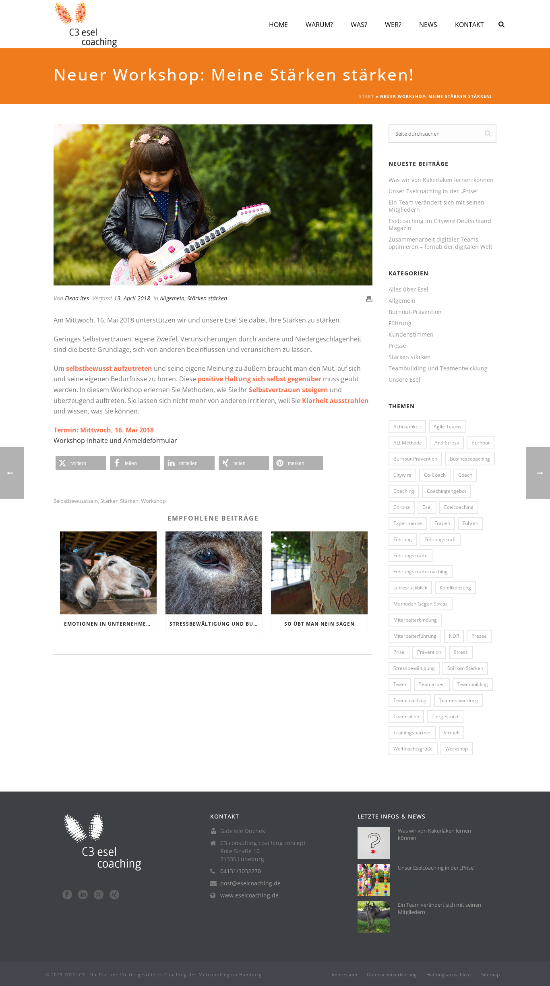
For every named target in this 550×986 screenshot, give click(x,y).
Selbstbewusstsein (76, 501)
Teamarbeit (432, 684)
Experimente (407, 523)
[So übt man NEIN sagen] (319, 572)
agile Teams (447, 426)
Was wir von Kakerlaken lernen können (441, 180)
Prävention (429, 652)
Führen (470, 523)
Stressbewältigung (414, 668)
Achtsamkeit (407, 426)
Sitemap (490, 975)
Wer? (393, 24)
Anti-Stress (446, 442)
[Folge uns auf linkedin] (83, 895)
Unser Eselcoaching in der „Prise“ (433, 191)
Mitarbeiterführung (414, 636)
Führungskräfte (410, 555)
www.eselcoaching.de (249, 895)
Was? (359, 24)
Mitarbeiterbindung (415, 619)
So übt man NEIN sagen (319, 623)
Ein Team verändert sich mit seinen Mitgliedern (436, 206)
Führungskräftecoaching (420, 571)
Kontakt (469, 24)
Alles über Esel (408, 289)
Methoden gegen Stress (420, 603)
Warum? (319, 24)
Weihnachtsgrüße (413, 748)
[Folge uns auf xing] (114, 895)
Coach (465, 474)
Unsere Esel (404, 379)
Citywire (402, 474)
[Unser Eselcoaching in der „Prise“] (374, 880)
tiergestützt (445, 716)
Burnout (480, 442)
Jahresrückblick (410, 587)
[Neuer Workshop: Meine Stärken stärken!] (213, 204)
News (428, 24)
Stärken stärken (207, 298)
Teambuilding (472, 684)
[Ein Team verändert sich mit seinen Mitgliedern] (374, 917)
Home (278, 24)
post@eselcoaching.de (250, 883)
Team (399, 684)
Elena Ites (77, 298)
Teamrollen (406, 716)
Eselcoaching (458, 507)
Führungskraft (440, 539)
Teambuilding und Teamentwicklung (438, 368)
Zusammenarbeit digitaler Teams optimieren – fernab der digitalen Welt (440, 243)
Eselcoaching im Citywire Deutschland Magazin (440, 224)
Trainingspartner (412, 732)
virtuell (451, 732)
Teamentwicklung (458, 700)
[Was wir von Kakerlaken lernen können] (374, 843)
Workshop (153, 501)
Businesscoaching (470, 458)
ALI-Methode (407, 442)
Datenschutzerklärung (392, 975)
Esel (427, 507)
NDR (454, 636)
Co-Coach (435, 474)
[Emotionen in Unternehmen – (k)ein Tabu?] (108, 572)
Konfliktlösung (455, 587)
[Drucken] (369, 298)
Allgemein (172, 298)
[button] (81, 463)
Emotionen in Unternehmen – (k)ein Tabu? (110, 623)
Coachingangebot (446, 491)
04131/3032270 (240, 871)
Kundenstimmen (411, 334)
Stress (461, 652)
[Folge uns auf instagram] (98, 895)
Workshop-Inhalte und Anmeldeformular (115, 440)
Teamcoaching (409, 700)
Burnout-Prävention (415, 312)
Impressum (344, 975)
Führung (400, 323)
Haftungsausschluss (448, 975)
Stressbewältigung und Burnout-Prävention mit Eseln (216, 623)
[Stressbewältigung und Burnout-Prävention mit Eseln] (213, 572)
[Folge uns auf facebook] (67, 895)
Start (366, 96)
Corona (401, 507)
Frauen (442, 523)
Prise (399, 652)
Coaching (403, 491)
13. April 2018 (132, 298)
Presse (397, 345)
